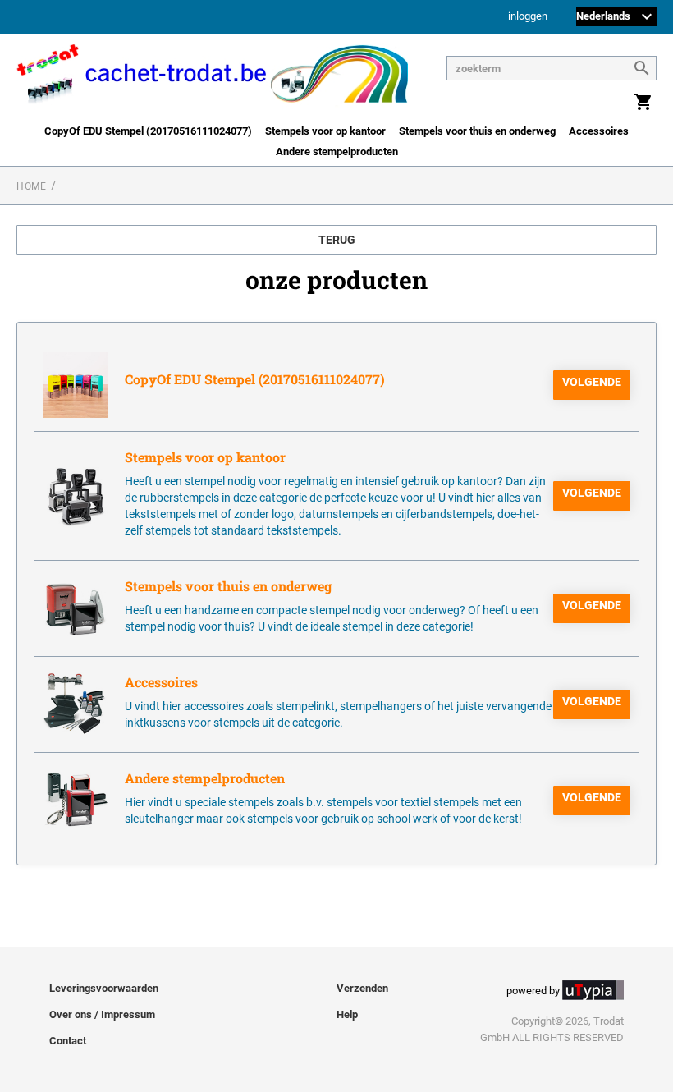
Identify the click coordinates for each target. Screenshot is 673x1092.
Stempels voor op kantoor (325, 131)
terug (336, 239)
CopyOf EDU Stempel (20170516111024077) (148, 131)
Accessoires (599, 131)
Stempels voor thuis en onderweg (477, 131)
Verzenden (362, 988)
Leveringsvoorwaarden (103, 988)
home (31, 186)
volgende (591, 381)
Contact (67, 1041)
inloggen (527, 16)
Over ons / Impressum (102, 1014)
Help (347, 1014)
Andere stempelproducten (337, 151)
